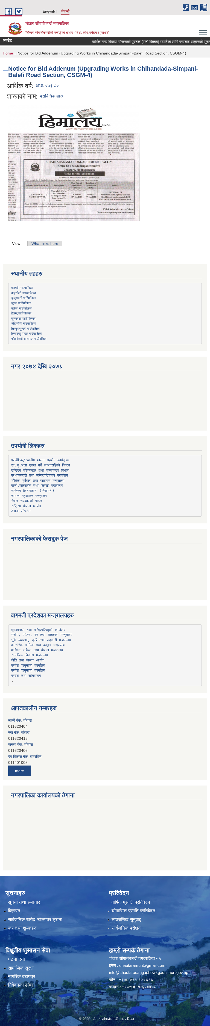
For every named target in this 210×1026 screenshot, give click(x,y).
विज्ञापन (14, 910)
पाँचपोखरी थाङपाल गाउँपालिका (29, 338)
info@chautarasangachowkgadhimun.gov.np (148, 972)
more (19, 771)
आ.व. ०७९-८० (47, 85)
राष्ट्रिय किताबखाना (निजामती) (32, 491)
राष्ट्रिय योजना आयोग (26, 506)
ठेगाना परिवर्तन (20, 511)
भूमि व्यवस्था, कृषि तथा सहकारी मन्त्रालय (41, 640)
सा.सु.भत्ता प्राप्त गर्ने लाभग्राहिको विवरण (40, 465)
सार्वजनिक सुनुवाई (126, 919)
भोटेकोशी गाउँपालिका (23, 323)
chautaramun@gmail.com (142, 965)
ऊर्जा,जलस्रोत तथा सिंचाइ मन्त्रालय (37, 485)
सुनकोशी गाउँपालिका (23, 318)
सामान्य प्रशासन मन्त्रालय (29, 496)
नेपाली (65, 11)
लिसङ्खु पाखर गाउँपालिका (26, 333)
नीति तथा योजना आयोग (27, 660)
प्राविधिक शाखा (52, 96)
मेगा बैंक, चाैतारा (19, 732)
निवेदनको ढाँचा (20, 985)
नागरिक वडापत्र (21, 976)
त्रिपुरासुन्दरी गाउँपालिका (25, 328)
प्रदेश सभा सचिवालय (26, 676)
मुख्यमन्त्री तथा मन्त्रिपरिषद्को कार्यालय (38, 630)
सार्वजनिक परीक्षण (126, 928)
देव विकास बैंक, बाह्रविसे (24, 756)
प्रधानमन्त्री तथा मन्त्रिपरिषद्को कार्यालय (39, 475)
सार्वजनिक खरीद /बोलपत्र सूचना (35, 919)
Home (8, 53)
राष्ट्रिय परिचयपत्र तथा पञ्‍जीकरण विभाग (40, 470)
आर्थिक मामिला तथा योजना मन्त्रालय (37, 650)
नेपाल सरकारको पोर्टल (26, 501)
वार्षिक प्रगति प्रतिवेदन (131, 902)
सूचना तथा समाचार (24, 902)
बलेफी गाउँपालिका (21, 308)
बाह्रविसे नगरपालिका (23, 293)
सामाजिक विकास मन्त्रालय (29, 655)
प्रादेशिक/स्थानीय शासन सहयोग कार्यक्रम (40, 460)
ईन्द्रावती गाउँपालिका (23, 298)
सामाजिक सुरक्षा (21, 968)
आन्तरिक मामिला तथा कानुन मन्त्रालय (38, 645)
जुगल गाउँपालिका (21, 303)
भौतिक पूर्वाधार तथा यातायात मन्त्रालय (37, 480)
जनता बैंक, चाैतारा (20, 744)
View (18, 243)
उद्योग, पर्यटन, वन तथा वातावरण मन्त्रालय (41, 635)
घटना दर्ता (16, 959)
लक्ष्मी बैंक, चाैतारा (20, 720)
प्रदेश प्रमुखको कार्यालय (28, 665)
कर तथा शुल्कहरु (22, 928)
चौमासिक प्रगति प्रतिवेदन (133, 910)
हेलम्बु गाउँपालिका (21, 313)
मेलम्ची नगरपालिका (22, 287)
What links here (44, 243)
